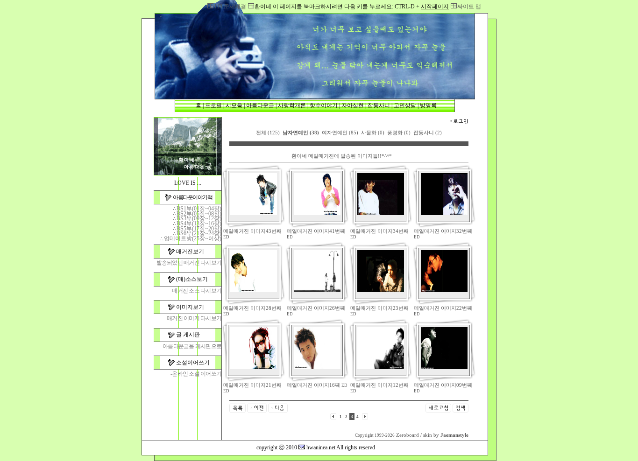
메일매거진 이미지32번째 (443, 231)
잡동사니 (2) (427, 132)
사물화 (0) (372, 132)
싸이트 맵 (469, 6)
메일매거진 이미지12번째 (379, 385)
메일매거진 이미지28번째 (252, 308)
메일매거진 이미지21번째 (252, 385)
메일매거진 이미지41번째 (316, 231)
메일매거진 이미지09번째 (443, 385)
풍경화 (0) (399, 132)
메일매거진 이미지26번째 (316, 308)
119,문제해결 (230, 6)
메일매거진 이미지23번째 (379, 308)
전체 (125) (268, 132)
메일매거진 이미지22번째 (443, 308)
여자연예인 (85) (340, 132)
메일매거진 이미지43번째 (252, 231)
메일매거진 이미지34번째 (379, 231)
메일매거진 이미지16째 (313, 385)
